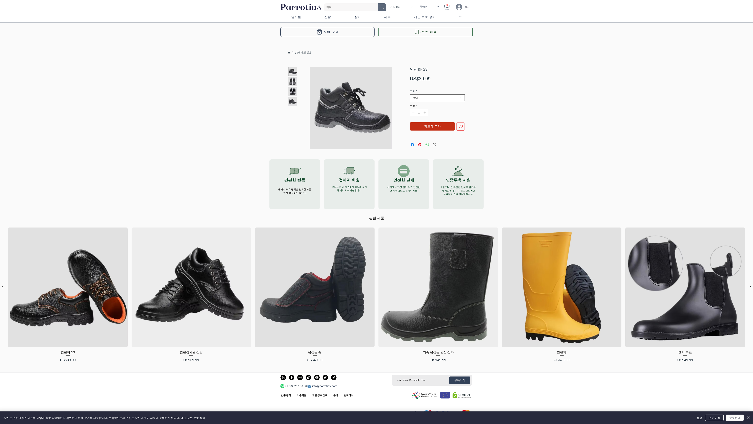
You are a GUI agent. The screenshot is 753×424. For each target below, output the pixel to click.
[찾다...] (382, 7)
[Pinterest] (333, 377)
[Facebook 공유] (412, 144)
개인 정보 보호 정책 (193, 418)
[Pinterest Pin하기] (419, 144)
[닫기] (748, 418)
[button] (401, 7)
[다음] (750, 287)
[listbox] (401, 7)
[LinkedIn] (283, 377)
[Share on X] (434, 144)
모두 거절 (714, 418)
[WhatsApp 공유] (427, 144)
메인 (291, 52)
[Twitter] (325, 377)
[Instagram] (300, 377)
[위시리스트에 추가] (461, 126)
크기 (413, 91)
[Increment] (425, 112)
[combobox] (437, 97)
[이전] (2, 287)
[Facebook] (291, 377)
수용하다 (734, 418)
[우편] (309, 386)
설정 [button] (699, 418)
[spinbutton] (419, 112)
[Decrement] (412, 112)
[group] (376, 295)
